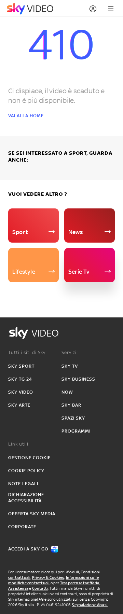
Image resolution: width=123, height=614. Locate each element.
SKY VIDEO (20, 392)
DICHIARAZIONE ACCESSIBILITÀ (26, 497)
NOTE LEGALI (23, 483)
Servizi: (70, 352)
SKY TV (70, 366)
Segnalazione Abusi (90, 604)
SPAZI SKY (73, 418)
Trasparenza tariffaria (79, 583)
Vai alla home (26, 115)
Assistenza (18, 588)
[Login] (93, 9)
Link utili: (19, 444)
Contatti (40, 588)
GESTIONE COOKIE (29, 457)
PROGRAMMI (76, 431)
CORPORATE (22, 526)
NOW (67, 392)
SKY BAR (71, 405)
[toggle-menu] (110, 8)
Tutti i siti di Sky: (27, 352)
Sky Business (78, 379)
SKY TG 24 (20, 379)
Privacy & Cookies (48, 577)
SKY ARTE (19, 405)
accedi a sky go (28, 548)
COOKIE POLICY (26, 470)
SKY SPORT (21, 366)
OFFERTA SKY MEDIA (31, 513)
